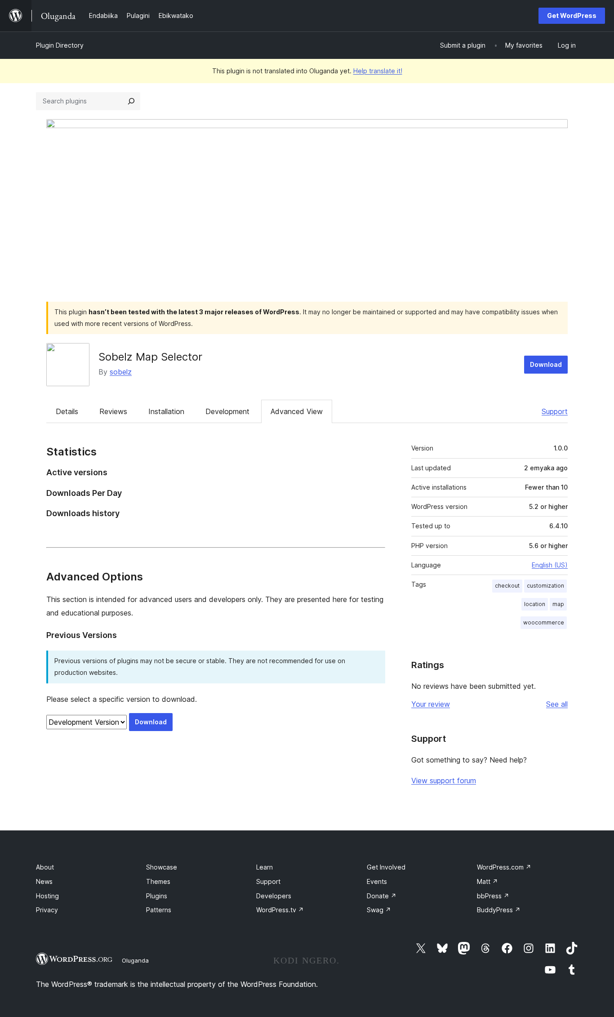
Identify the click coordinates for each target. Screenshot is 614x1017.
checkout (507, 585)
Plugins (156, 896)
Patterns (158, 910)
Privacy (47, 910)
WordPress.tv (280, 910)
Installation (166, 411)
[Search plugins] (131, 101)
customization (545, 585)
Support (555, 411)
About (45, 867)
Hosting (47, 896)
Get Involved (386, 867)
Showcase (161, 867)
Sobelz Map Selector (150, 356)
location (534, 604)
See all (557, 704)
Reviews (113, 411)
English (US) (550, 565)
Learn (264, 867)
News (44, 881)
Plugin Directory (60, 45)
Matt (487, 881)
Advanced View (297, 411)
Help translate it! (377, 71)
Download (546, 364)
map (558, 604)
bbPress (493, 896)
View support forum (443, 780)
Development (227, 411)
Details (67, 411)
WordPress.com (504, 867)
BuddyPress (499, 910)
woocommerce (543, 622)
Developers (273, 896)
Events (377, 881)
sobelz (121, 371)
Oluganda (135, 960)
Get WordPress (571, 15)
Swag (379, 910)
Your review (430, 704)
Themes (158, 881)
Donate (381, 896)
